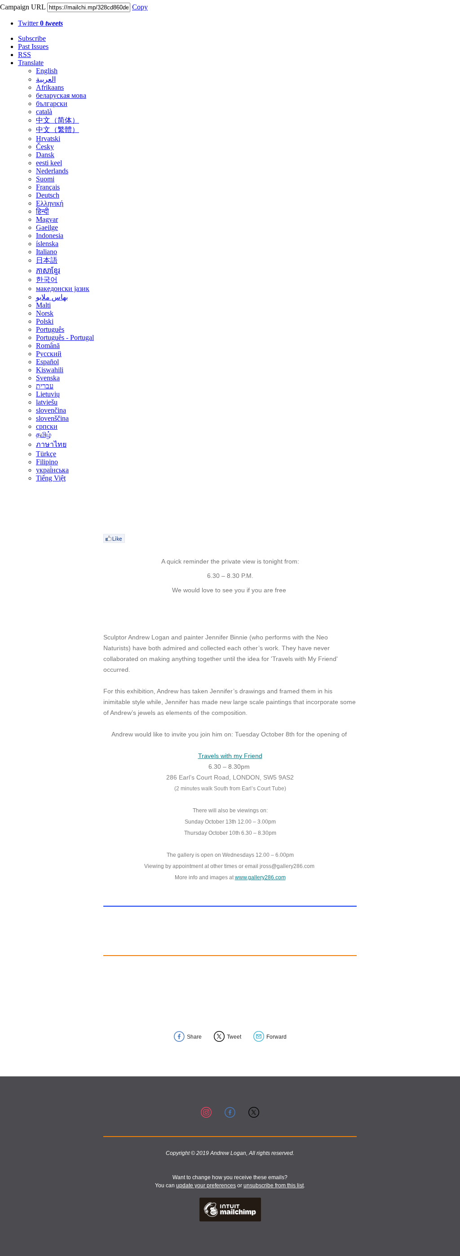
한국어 (47, 279)
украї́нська (52, 470)
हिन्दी (42, 211)
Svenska (48, 378)
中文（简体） (57, 120)
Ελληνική (49, 203)
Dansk (45, 155)
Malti (43, 305)
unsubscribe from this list (273, 1185)
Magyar (47, 219)
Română (48, 345)
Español (47, 362)
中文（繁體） (57, 129)
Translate (31, 62)
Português (50, 329)
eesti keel (49, 163)
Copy (140, 7)
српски (47, 426)
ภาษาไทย (51, 444)
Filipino (47, 462)
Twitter (40, 23)
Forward (276, 1037)
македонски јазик (62, 288)
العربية (46, 79)
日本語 (47, 260)
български (51, 103)
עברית (44, 386)
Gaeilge (47, 227)
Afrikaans (50, 87)
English (47, 71)
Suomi (45, 179)
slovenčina (51, 410)
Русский (49, 353)
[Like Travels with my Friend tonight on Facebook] (114, 540)
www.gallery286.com (260, 877)
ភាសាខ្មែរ (48, 270)
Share (194, 1037)
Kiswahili (49, 370)
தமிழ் (43, 434)
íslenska (47, 243)
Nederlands (52, 171)
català (44, 111)
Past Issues (33, 46)
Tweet (234, 1037)
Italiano (46, 252)
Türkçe (46, 454)
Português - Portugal (65, 337)
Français (48, 187)
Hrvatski (48, 138)
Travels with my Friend (230, 755)
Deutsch (47, 195)
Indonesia (49, 235)
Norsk (44, 313)
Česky (45, 146)
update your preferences (206, 1185)
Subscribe (32, 38)
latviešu (47, 402)
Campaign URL (22, 7)
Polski (44, 321)
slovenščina (52, 418)
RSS (24, 54)
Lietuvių (48, 394)
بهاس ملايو (52, 297)
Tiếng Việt (51, 478)
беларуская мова (61, 95)
